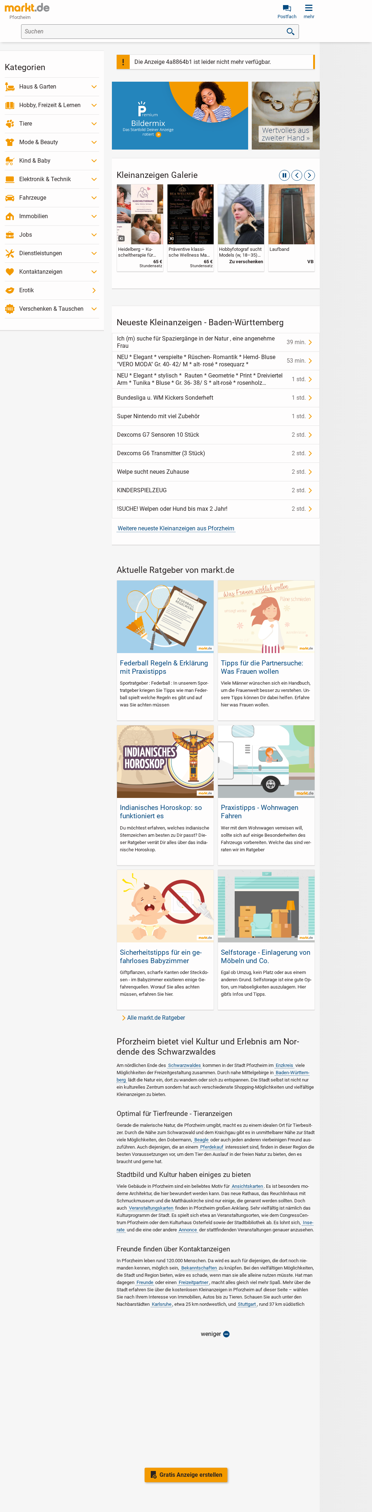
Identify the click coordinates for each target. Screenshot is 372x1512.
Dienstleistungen (40, 253)
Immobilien (33, 216)
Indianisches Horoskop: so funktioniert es (161, 811)
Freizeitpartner (193, 1282)
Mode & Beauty (38, 142)
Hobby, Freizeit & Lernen (50, 105)
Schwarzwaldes (184, 1065)
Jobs (25, 234)
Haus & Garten (37, 86)
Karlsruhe (161, 1304)
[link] (140, 227)
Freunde (145, 1282)
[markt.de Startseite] (27, 7)
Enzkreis (284, 1065)
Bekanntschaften (199, 1268)
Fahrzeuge (32, 197)
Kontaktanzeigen (40, 271)
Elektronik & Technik (45, 179)
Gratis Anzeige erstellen (190, 1474)
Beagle (201, 1139)
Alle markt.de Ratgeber (156, 1017)
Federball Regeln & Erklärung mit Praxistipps (164, 667)
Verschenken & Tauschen (51, 308)
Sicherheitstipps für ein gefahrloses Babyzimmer (161, 956)
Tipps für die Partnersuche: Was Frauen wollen (262, 667)
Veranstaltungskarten (151, 1208)
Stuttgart (247, 1304)
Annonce (188, 1229)
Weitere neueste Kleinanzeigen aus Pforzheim (176, 528)
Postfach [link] (287, 16)
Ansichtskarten (247, 1186)
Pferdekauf (211, 1147)
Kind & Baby (34, 160)
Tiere (25, 123)
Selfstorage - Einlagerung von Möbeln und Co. (265, 956)
